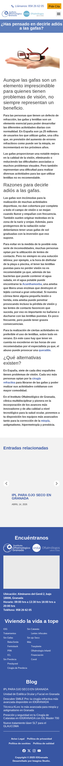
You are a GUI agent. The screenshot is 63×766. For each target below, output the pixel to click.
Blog (31, 682)
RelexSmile (12, 642)
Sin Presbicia (9, 659)
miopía (45, 420)
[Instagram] (34, 750)
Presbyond (12, 663)
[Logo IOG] (23, 14)
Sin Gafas (8, 637)
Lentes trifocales (39, 633)
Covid (34, 659)
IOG (5, 629)
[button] (58, 14)
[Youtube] (39, 750)
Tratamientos (9, 633)
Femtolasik (12, 646)
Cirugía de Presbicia (17, 668)
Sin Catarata (33, 629)
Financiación (37, 655)
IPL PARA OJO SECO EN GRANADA (25, 689)
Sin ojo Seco (33, 637)
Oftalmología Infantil (41, 650)
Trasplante (36, 646)
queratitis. (45, 350)
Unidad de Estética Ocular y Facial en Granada (31, 694)
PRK (9, 650)
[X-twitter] (29, 750)
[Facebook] (24, 750)
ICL (9, 655)
